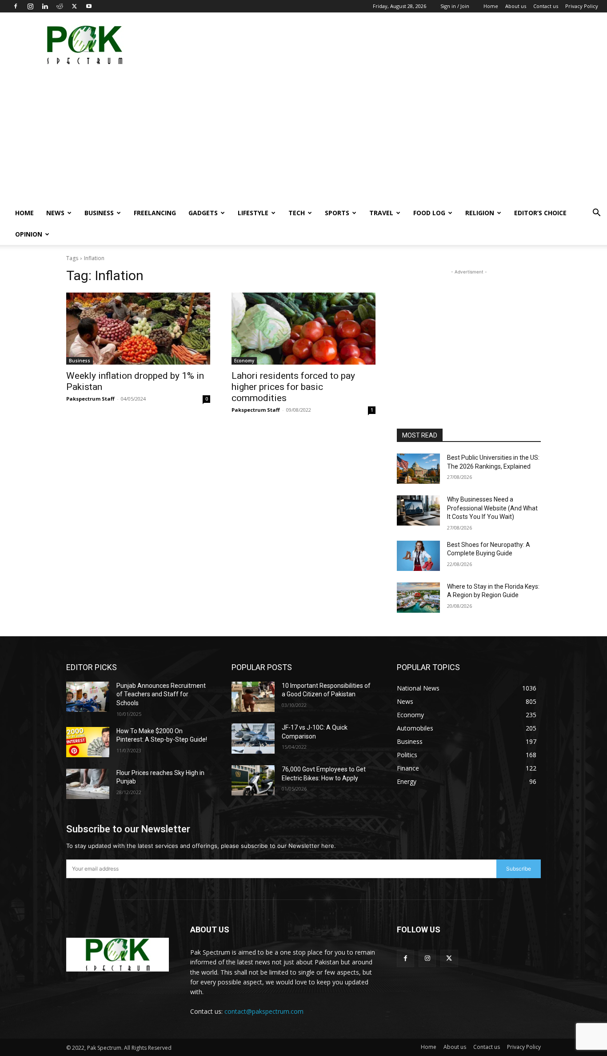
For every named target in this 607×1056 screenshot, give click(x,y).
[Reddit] (59, 6)
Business (99, 213)
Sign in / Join (454, 6)
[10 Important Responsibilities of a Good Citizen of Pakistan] (253, 697)
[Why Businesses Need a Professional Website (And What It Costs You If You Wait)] (418, 510)
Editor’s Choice (540, 213)
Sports (337, 213)
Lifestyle (253, 213)
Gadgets (203, 213)
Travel (381, 213)
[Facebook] (15, 6)
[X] (74, 6)
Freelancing (155, 213)
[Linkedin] (45, 6)
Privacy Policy (581, 6)
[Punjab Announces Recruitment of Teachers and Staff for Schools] (87, 697)
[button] (596, 213)
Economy (244, 360)
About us (515, 6)
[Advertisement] (436, 45)
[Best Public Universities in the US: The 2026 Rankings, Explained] (418, 469)
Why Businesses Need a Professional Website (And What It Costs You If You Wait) (492, 508)
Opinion (28, 234)
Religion (479, 213)
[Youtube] (89, 6)
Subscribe (518, 868)
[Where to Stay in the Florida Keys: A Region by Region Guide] (418, 597)
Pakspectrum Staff (90, 398)
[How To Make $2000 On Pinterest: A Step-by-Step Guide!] (87, 742)
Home (490, 6)
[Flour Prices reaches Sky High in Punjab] (87, 784)
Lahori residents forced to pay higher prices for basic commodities (293, 386)
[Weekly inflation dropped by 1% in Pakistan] (138, 329)
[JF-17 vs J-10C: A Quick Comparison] (253, 738)
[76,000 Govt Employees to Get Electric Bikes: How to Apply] (253, 780)
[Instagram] (30, 6)
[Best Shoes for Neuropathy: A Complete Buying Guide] (418, 556)
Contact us (545, 6)
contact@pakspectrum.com (264, 1011)
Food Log (429, 213)
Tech (296, 213)
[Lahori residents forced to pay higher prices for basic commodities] (303, 329)
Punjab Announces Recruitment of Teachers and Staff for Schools (161, 694)
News (55, 213)
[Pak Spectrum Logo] (117, 955)
